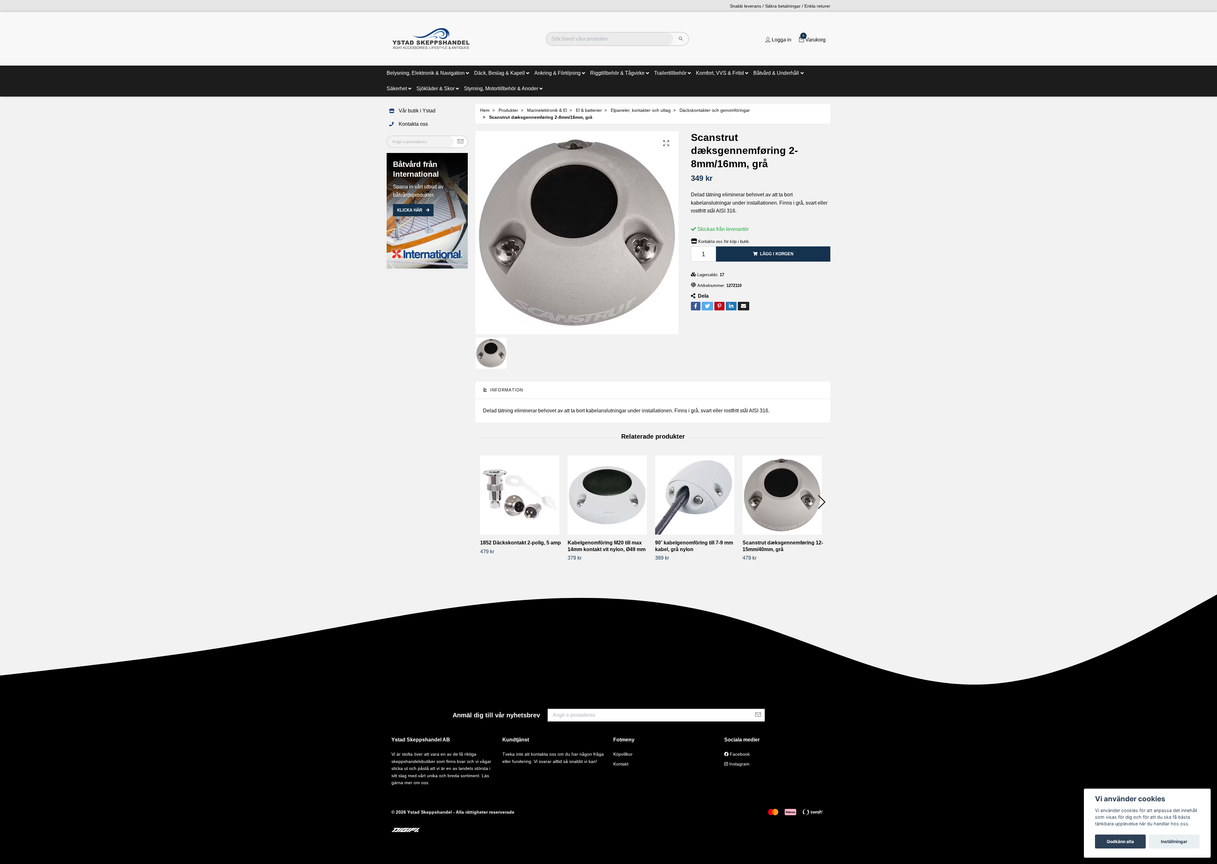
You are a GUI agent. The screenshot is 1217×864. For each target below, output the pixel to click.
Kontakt (620, 763)
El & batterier (589, 110)
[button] (821, 502)
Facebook (739, 754)
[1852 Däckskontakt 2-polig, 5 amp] (521, 495)
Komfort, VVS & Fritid (720, 73)
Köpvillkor (623, 754)
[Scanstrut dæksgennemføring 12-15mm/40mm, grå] (784, 495)
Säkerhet (397, 88)
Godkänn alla (1120, 841)
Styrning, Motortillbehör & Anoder (501, 88)
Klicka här (410, 210)
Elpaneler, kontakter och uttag (641, 110)
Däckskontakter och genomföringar (714, 110)
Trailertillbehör (670, 73)
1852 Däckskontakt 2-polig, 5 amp (520, 542)
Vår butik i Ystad (417, 110)
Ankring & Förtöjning (557, 73)
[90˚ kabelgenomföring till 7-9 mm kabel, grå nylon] (696, 495)
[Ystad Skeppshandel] (431, 38)
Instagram (739, 763)
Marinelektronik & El (547, 110)
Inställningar (1174, 841)
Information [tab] (505, 390)
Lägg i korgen (776, 253)
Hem (485, 110)
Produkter (508, 110)
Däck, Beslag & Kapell (499, 73)
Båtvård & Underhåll (776, 73)
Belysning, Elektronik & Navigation (426, 73)
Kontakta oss (413, 124)
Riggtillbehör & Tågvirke (617, 73)
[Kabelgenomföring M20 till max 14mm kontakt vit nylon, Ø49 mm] (609, 495)
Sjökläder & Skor (435, 88)
